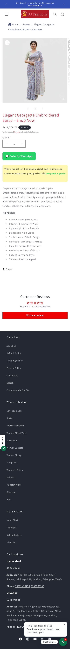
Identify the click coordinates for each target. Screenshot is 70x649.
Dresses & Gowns (15, 425)
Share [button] (9, 269)
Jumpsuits (12, 462)
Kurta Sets (12, 440)
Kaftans (10, 477)
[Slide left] (27, 108)
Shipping (16, 132)
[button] (6, 14)
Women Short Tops (17, 433)
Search (10, 382)
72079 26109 (21, 626)
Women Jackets (15, 447)
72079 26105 (37, 586)
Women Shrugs (14, 455)
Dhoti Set (11, 542)
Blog (9, 499)
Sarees (26, 24)
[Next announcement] (64, 4)
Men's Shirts (13, 520)
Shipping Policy (15, 360)
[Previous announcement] (6, 4)
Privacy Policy (14, 368)
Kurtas (10, 418)
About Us (11, 345)
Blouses (11, 492)
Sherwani (11, 527)
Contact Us (12, 375)
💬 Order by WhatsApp (19, 156)
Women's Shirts (15, 470)
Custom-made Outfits (18, 390)
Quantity (6, 137)
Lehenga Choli (14, 410)
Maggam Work (14, 484)
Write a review (34, 315)
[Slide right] (42, 108)
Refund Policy (14, 353)
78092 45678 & (22, 586)
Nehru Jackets (14, 534)
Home (15, 24)
